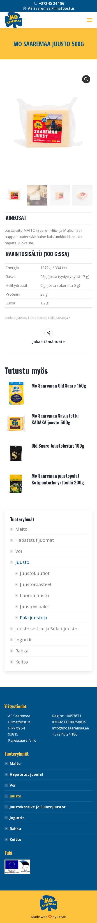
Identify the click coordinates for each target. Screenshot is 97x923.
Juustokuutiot (35, 573)
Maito (21, 529)
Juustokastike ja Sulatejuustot (47, 629)
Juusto (21, 317)
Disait (61, 916)
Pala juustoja (58, 317)
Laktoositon (37, 317)
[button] (86, 79)
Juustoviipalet (34, 606)
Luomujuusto (34, 595)
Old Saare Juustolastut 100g (58, 445)
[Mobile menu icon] (89, 20)
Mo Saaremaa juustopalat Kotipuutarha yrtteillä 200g (58, 479)
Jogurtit (23, 640)
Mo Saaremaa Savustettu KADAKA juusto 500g (55, 419)
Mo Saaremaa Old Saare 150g (59, 385)
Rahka (21, 651)
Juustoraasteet (36, 584)
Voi (18, 551)
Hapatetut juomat (34, 540)
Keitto (21, 662)
